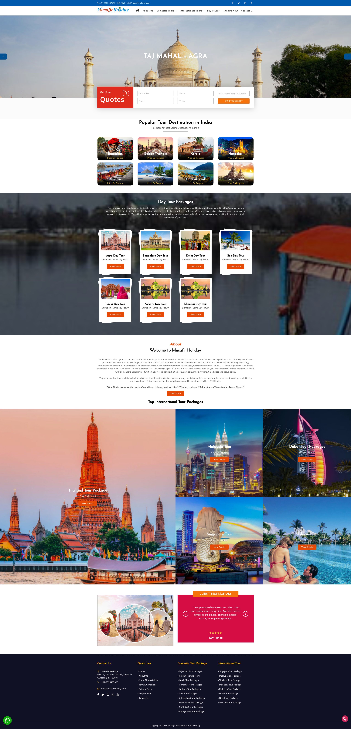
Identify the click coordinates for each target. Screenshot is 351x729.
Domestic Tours (166, 10)
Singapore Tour (219, 534)
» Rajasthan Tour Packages (190, 671)
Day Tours (213, 10)
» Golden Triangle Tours (189, 675)
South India (235, 179)
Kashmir (115, 179)
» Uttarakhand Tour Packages (191, 698)
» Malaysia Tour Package (229, 675)
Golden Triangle (155, 153)
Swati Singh (216, 638)
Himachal (236, 153)
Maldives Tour (307, 534)
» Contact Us (143, 698)
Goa (155, 179)
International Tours (191, 10)
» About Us (143, 675)
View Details (88, 503)
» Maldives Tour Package (229, 689)
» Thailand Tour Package (229, 680)
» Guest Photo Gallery (148, 680)
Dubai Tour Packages (307, 447)
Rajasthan (115, 153)
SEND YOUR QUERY (234, 101)
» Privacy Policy (145, 689)
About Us (148, 10)
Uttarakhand (195, 179)
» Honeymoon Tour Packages (191, 711)
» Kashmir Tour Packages (189, 689)
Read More (115, 266)
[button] (185, 614)
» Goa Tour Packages (187, 693)
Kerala (195, 153)
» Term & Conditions (147, 684)
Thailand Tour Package (87, 490)
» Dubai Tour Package (228, 693)
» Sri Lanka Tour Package (229, 702)
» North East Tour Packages (190, 706)
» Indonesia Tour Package (229, 684)
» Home (141, 671)
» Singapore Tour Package (230, 671)
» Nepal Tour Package (228, 698)
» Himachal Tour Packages (190, 684)
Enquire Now (230, 10)
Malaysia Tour (219, 447)
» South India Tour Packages (191, 702)
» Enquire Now (144, 693)
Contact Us (247, 10)
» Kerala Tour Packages (188, 680)
